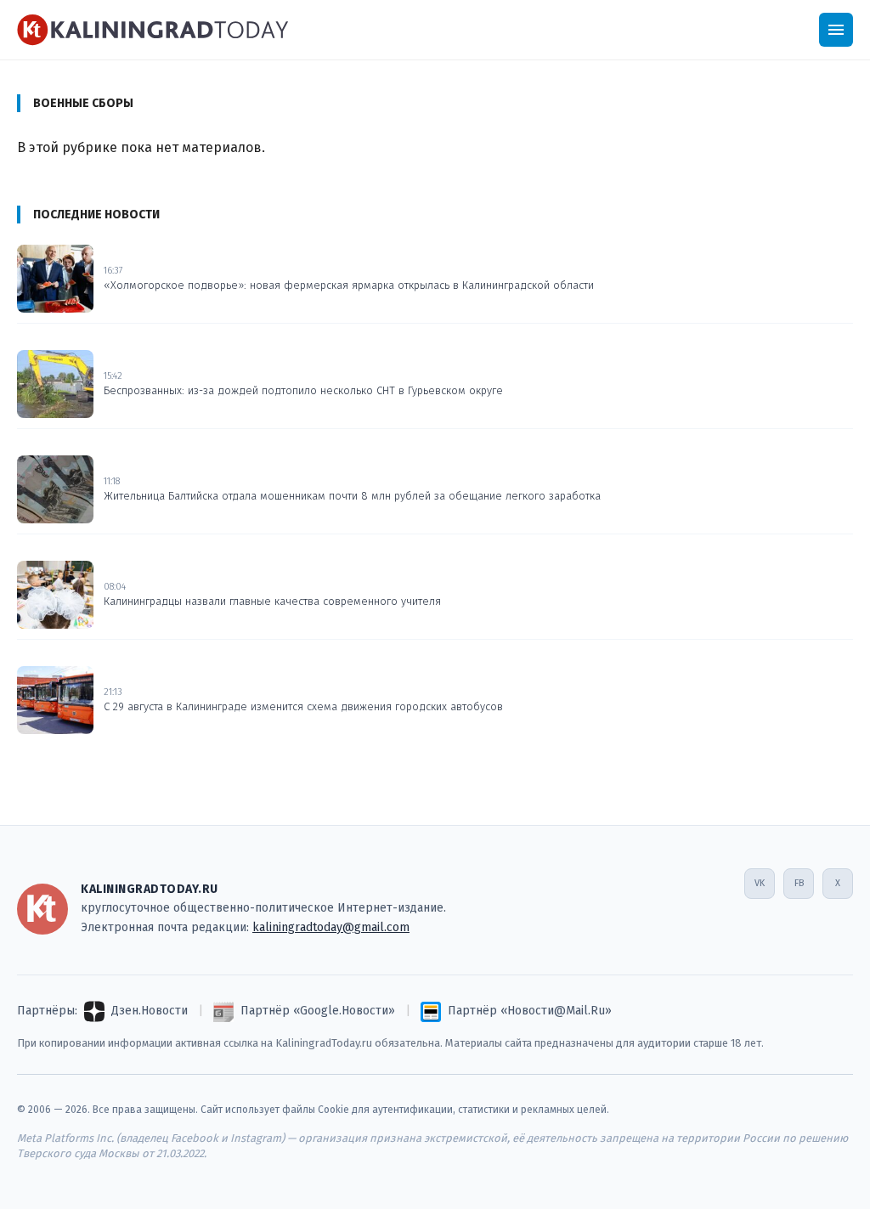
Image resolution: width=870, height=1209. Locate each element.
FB (799, 883)
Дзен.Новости (149, 1010)
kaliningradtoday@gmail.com (331, 927)
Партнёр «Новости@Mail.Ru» (530, 1010)
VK (759, 883)
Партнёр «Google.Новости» (317, 1010)
